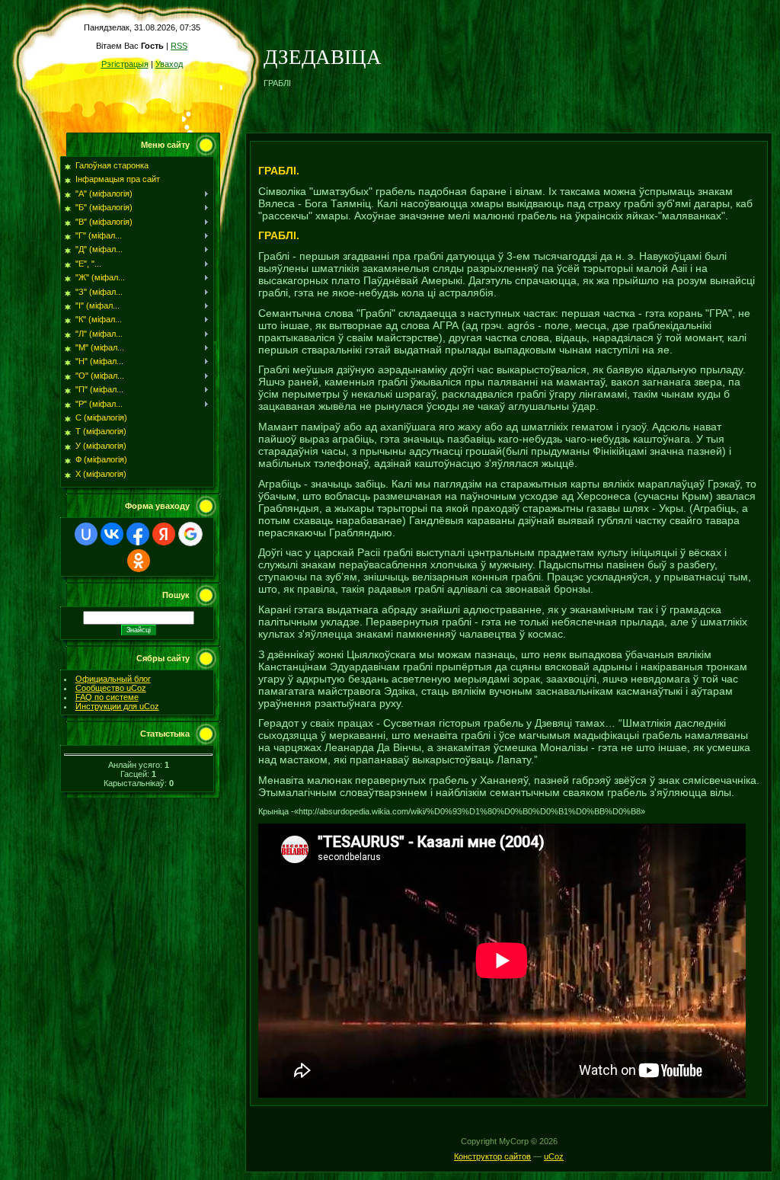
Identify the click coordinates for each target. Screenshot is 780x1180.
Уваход (169, 64)
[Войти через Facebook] (137, 534)
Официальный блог (113, 678)
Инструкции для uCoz (117, 706)
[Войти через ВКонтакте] (112, 534)
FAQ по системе (107, 697)
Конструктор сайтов (492, 1156)
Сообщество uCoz (110, 687)
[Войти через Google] (190, 534)
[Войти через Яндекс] (163, 534)
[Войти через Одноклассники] (138, 560)
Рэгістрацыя (125, 64)
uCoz (554, 1156)
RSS (179, 45)
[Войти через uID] (86, 534)
